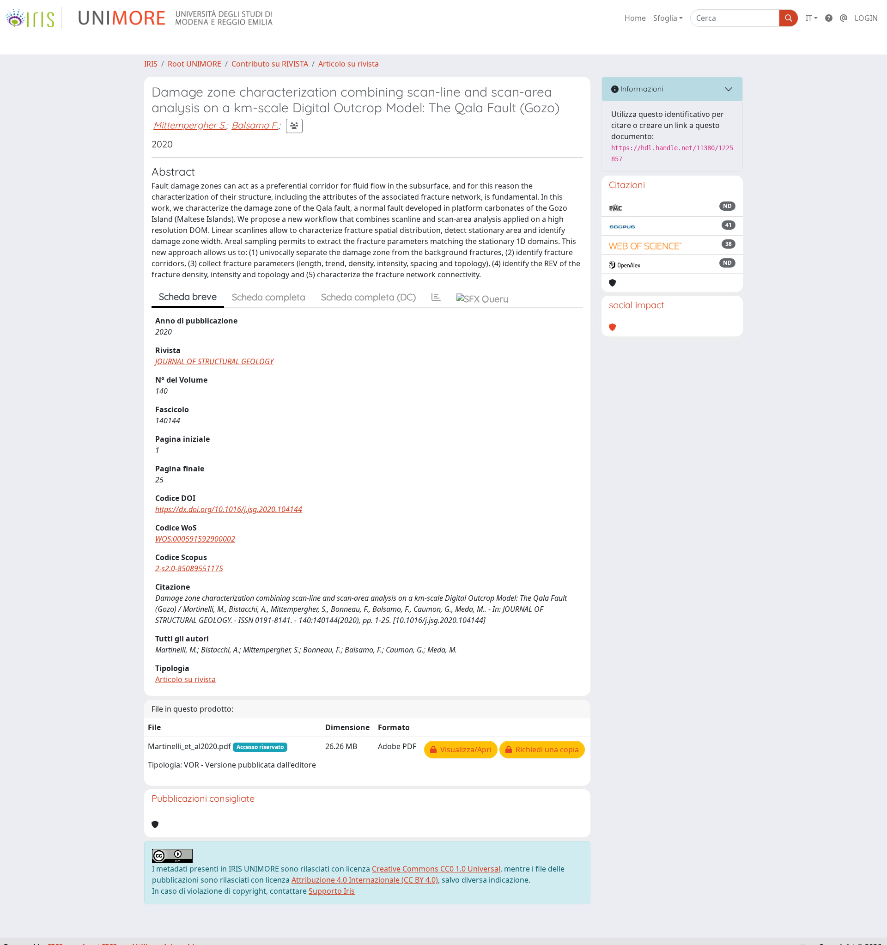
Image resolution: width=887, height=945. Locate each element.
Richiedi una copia (545, 749)
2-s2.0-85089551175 (189, 568)
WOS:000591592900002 (195, 539)
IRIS (151, 64)
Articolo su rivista (348, 64)
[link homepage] (34, 18)
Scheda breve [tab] (188, 296)
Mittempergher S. (189, 125)
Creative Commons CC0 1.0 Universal (436, 869)
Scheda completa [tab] (268, 297)
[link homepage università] (176, 18)
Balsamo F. (254, 125)
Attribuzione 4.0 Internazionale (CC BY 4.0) (365, 880)
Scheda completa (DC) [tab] (368, 297)
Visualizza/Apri (464, 749)
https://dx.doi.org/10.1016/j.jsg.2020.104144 (228, 509)
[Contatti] (843, 18)
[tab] (436, 297)
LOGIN (866, 18)
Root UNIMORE (194, 64)
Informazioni (641, 88)
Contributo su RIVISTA (269, 64)
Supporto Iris (332, 891)
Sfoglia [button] (665, 18)
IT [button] (809, 18)
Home (635, 18)
